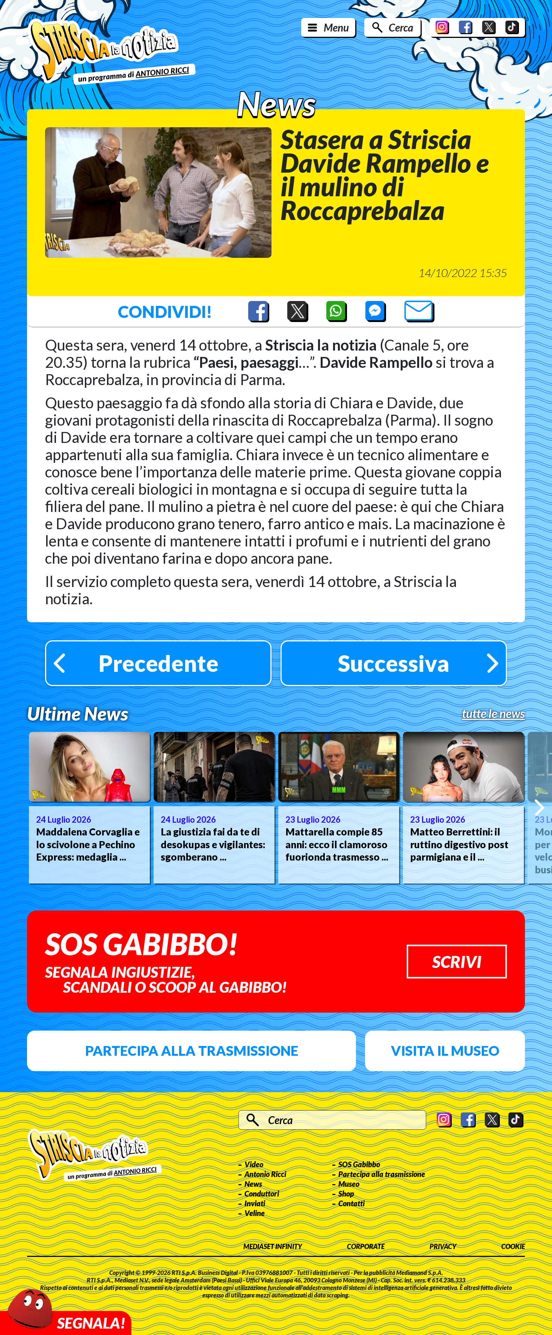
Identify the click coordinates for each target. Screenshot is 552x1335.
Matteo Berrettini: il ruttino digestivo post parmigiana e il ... (459, 844)
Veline (254, 1213)
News (253, 1183)
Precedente (158, 663)
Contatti (351, 1203)
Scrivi (456, 961)
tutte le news (493, 713)
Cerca (401, 27)
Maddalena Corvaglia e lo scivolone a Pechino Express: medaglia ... (88, 844)
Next (539, 807)
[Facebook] (465, 27)
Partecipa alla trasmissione (191, 1050)
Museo (348, 1183)
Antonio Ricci (265, 1173)
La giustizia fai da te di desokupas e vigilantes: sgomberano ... (213, 844)
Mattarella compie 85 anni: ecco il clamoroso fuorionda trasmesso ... (336, 844)
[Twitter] (489, 27)
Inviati (254, 1203)
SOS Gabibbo (359, 1164)
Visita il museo (445, 1050)
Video (253, 1164)
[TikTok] (512, 27)
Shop (346, 1193)
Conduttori (261, 1193)
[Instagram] (442, 27)
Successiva (393, 663)
